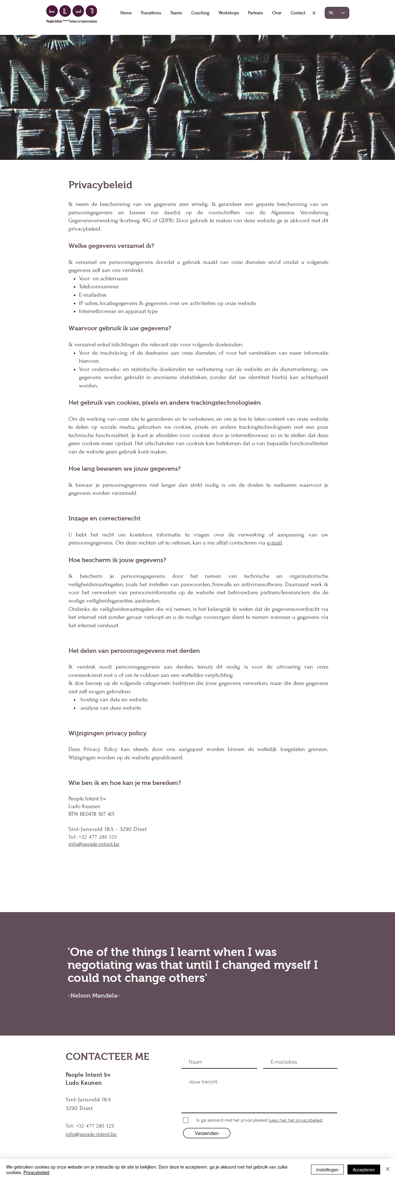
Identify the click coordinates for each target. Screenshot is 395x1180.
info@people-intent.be (94, 844)
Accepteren (364, 1169)
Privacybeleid (36, 1172)
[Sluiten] (387, 1169)
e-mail (274, 543)
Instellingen (327, 1169)
